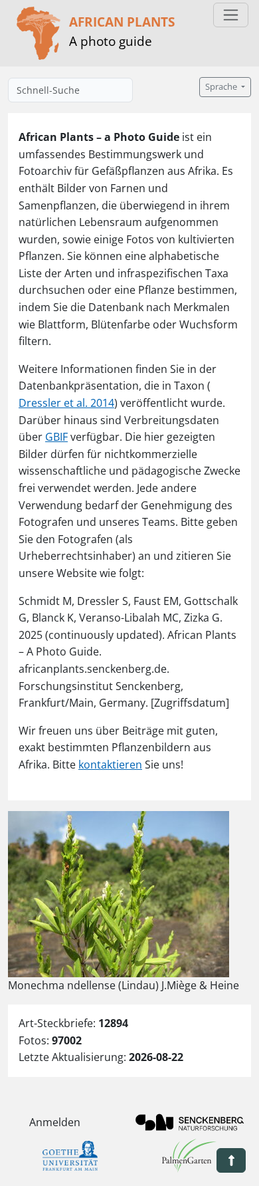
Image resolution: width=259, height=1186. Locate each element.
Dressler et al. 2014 (66, 403)
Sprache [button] (222, 86)
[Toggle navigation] (230, 15)
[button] (231, 1160)
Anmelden (54, 1122)
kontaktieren (110, 764)
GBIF (56, 436)
